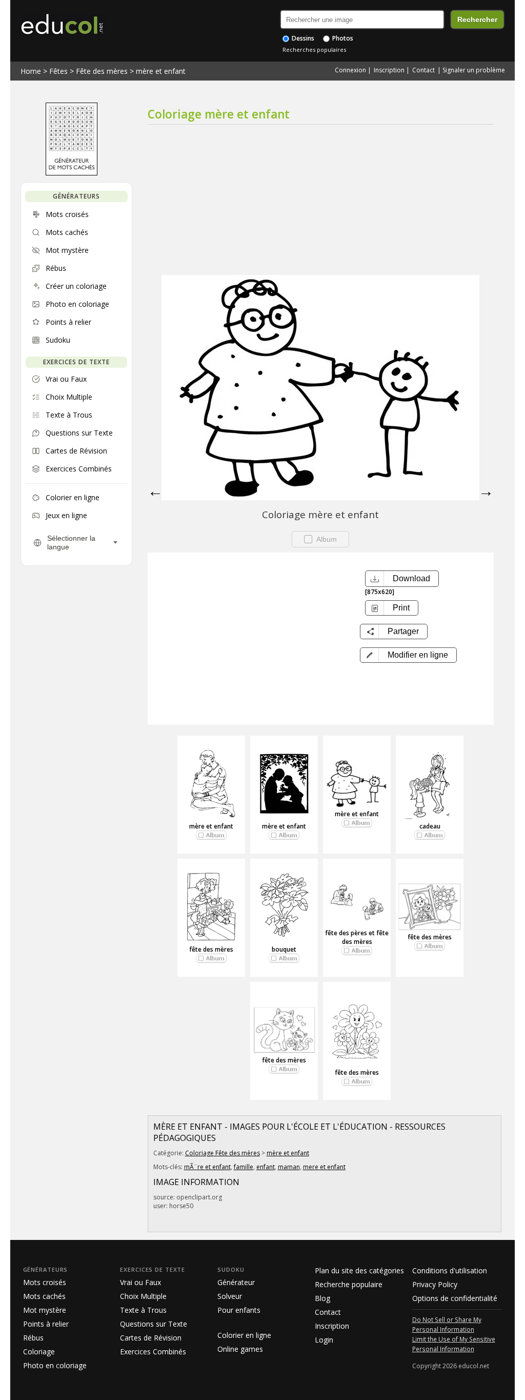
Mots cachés (44, 1296)
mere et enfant (324, 1166)
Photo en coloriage (55, 1365)
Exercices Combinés (153, 1351)
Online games (240, 1349)
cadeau (429, 826)
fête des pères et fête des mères (357, 937)
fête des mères (211, 949)
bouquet (284, 949)
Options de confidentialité (454, 1298)
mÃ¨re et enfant (207, 1166)
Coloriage (39, 1351)
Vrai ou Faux (140, 1282)
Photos (342, 38)
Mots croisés (44, 1282)
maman (289, 1166)
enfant (265, 1166)
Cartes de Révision (150, 1338)
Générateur (236, 1282)
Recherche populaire (348, 1284)
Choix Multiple (143, 1296)
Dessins (302, 38)
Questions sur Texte (153, 1324)
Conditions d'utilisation (449, 1270)
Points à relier (46, 1324)
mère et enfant (161, 71)
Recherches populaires (314, 49)
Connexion (350, 70)
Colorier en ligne (244, 1335)
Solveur (229, 1296)
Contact (423, 70)
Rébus (33, 1338)
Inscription (389, 70)
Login (324, 1340)
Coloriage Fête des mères (222, 1153)
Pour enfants (238, 1310)
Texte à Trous (143, 1310)
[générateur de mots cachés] (71, 173)
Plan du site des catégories (359, 1270)
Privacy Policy (434, 1284)
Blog (322, 1298)
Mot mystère (44, 1310)
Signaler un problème (473, 70)
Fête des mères (102, 71)
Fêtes (58, 71)
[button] (408, 655)
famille (243, 1166)
